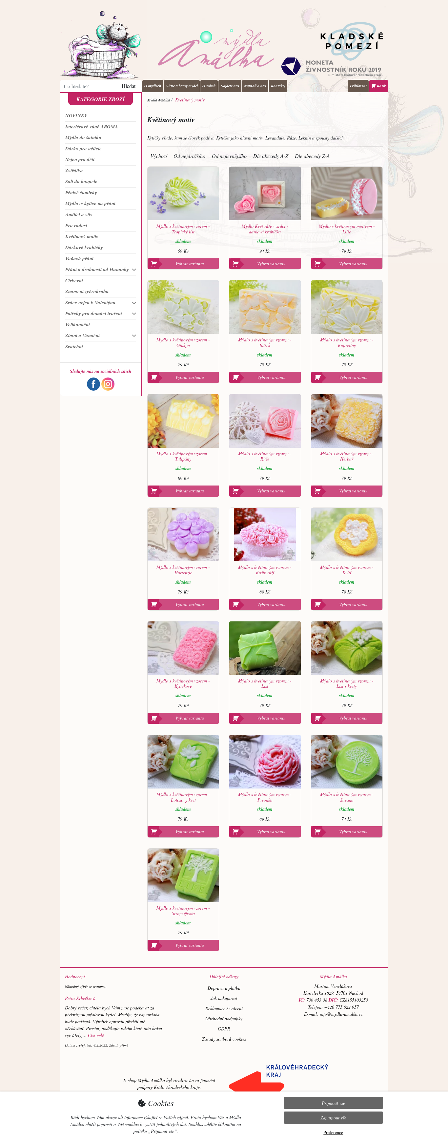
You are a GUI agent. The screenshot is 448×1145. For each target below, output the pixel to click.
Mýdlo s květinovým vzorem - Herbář (347, 456)
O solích (209, 86)
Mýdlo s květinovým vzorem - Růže (265, 456)
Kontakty (278, 86)
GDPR (224, 1029)
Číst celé (96, 1035)
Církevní (74, 280)
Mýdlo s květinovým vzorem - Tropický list (183, 229)
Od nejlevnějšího (229, 155)
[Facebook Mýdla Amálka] (93, 383)
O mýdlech (152, 86)
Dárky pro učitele (83, 148)
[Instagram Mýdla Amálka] (107, 383)
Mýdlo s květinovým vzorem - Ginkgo (183, 342)
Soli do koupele (81, 181)
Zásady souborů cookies (224, 1039)
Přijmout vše (333, 1103)
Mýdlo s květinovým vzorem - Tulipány (183, 456)
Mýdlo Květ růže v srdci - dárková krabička (265, 229)
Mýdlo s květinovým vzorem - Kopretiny (347, 342)
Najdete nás (229, 86)
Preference (333, 1132)
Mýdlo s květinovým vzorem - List (265, 683)
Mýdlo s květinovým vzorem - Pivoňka (265, 797)
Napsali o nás (255, 86)
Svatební (74, 346)
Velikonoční (77, 324)
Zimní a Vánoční (82, 335)
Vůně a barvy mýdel (182, 86)
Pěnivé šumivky (81, 192)
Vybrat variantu (189, 264)
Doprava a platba (224, 988)
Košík (381, 86)
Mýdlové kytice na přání (90, 203)
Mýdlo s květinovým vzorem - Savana (347, 797)
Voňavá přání (79, 258)
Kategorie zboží (100, 99)
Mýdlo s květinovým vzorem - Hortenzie (183, 570)
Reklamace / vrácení (224, 1008)
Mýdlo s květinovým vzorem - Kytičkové (183, 683)
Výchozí (159, 155)
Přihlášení (358, 86)
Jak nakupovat (224, 998)
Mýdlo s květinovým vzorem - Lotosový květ (183, 797)
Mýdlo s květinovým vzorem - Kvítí (347, 570)
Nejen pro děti (79, 159)
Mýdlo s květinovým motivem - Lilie (347, 229)
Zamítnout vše (333, 1117)
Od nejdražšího (189, 155)
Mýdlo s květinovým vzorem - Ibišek (265, 342)
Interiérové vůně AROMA (91, 126)
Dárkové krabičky (84, 247)
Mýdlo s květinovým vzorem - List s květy (347, 683)
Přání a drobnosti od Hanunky (97, 269)
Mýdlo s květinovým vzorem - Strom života (183, 911)
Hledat (128, 85)
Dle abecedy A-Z (270, 155)
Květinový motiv (81, 236)
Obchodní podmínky (223, 1018)
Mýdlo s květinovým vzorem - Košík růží (265, 570)
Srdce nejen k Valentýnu (90, 302)
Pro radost (76, 225)
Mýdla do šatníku (83, 137)
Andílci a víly (78, 214)
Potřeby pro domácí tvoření (93, 313)
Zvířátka (74, 170)
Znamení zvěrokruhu (87, 291)
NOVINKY (76, 115)
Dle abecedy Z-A (312, 155)
